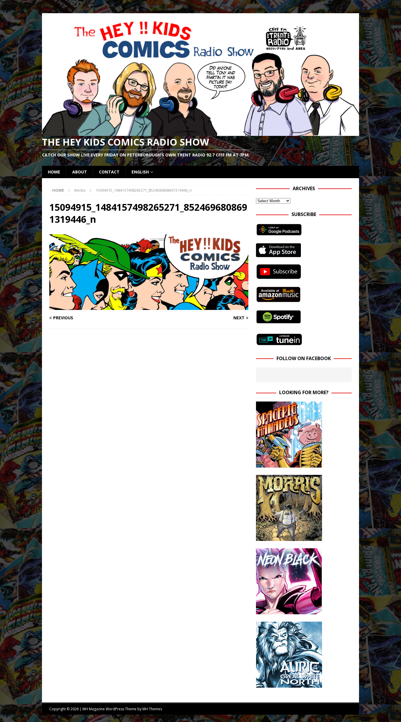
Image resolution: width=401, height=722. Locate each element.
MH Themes (152, 708)
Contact (109, 172)
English (140, 172)
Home (54, 172)
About (79, 172)
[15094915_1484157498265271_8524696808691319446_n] (148, 306)
